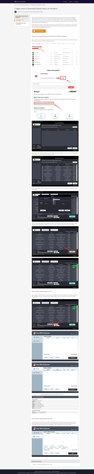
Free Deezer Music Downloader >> (24, 4)
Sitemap (61, 472)
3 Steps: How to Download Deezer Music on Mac (42, 464)
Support (71, 1)
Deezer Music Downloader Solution (70, 472)
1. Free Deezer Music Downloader (20, 20)
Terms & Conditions (33, 472)
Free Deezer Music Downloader (36, 11)
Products (65, 1)
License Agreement (46, 472)
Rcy (28, 11)
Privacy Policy (40, 472)
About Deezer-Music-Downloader (24, 472)
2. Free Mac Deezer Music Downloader (21, 23)
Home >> (16, 4)
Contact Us (58, 472)
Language (76, 1)
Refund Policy (52, 472)
